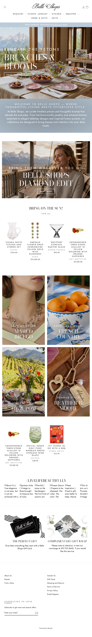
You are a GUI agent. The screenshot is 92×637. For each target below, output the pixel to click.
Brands (7, 579)
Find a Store (9, 583)
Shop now (13, 75)
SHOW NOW (11, 491)
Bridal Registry (53, 594)
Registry (18, 14)
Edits (55, 18)
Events (32, 14)
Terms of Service (53, 587)
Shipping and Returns (55, 583)
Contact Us (51, 575)
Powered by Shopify (46, 628)
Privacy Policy (52, 590)
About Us (8, 575)
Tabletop (71, 14)
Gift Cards (51, 579)
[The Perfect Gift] (24, 526)
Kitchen (57, 14)
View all (46, 214)
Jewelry (43, 14)
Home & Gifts (40, 18)
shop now (46, 191)
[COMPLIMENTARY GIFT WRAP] (67, 526)
